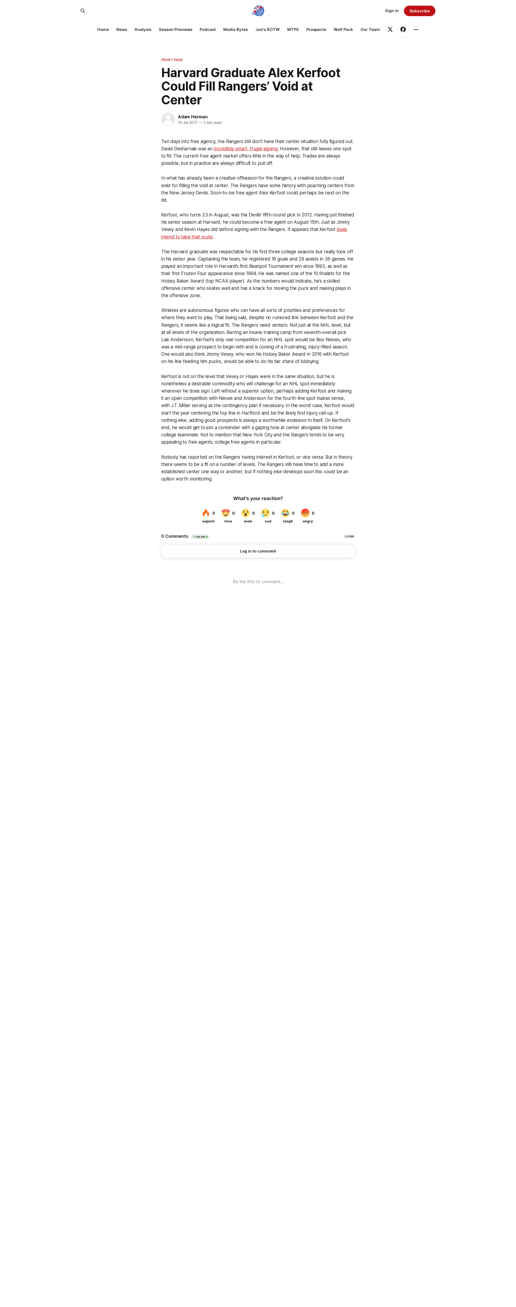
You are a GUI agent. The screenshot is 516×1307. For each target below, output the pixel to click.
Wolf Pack (343, 29)
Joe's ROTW (267, 29)
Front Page (172, 60)
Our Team (370, 29)
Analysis (143, 29)
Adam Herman (193, 116)
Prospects (316, 29)
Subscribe (420, 10)
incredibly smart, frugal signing (246, 148)
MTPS (293, 29)
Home (103, 29)
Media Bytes (235, 29)
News (121, 29)
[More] (416, 29)
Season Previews (175, 29)
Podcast (208, 29)
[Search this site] (82, 10)
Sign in (392, 10)
